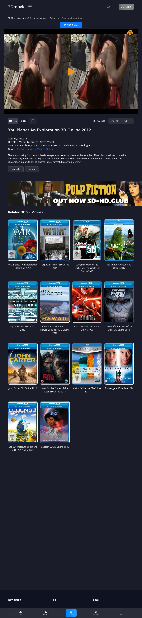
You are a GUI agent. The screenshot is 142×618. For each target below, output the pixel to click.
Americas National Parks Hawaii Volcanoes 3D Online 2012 (54, 330)
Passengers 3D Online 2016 (119, 388)
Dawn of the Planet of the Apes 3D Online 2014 (119, 328)
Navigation (14, 599)
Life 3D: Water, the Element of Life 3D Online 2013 (23, 448)
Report (32, 169)
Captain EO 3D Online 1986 (55, 446)
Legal (96, 599)
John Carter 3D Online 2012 (23, 388)
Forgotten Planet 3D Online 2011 (55, 266)
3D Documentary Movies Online (41, 18)
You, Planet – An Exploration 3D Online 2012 (22, 266)
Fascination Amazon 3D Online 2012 (119, 266)
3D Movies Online (16, 18)
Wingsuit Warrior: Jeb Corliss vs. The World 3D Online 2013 (87, 268)
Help (53, 599)
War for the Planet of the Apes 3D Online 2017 (55, 390)
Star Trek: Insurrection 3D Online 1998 (87, 328)
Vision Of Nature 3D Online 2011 (87, 390)
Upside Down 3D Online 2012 (22, 328)
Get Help (16, 169)
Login (128, 6)
